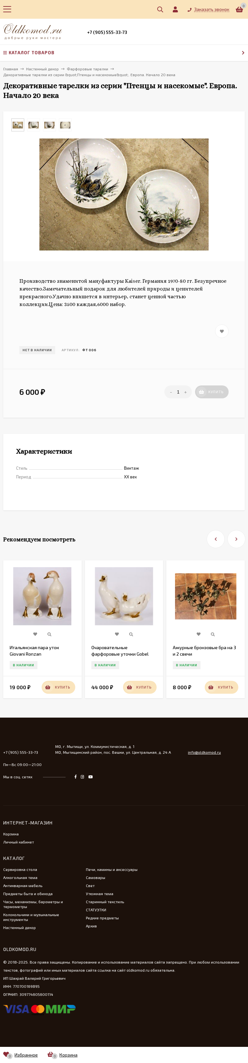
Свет (90, 885)
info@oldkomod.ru (204, 752)
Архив (91, 926)
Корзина (11, 834)
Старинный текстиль (105, 901)
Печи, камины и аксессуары (112, 869)
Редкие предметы (102, 917)
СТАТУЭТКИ (96, 909)
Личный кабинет (18, 842)
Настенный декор (19, 927)
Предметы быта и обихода (28, 893)
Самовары (95, 877)
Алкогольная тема (20, 877)
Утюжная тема (99, 893)
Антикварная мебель (22, 885)
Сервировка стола (20, 869)
